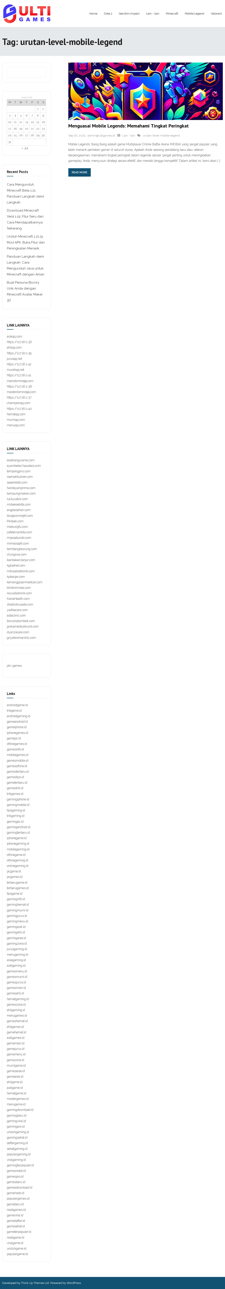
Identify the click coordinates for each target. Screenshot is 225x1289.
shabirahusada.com (20, 604)
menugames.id (17, 1015)
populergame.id (17, 1254)
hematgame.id (16, 1093)
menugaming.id (17, 954)
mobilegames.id (17, 755)
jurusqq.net (14, 358)
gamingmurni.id (17, 910)
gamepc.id (14, 738)
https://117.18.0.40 (19, 408)
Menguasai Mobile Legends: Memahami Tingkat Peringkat (128, 126)
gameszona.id (16, 1004)
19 (20, 128)
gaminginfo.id (16, 899)
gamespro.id (15, 1176)
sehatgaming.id (17, 1148)
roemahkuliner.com (20, 476)
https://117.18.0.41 (19, 375)
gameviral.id (15, 1215)
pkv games (14, 665)
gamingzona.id (17, 943)
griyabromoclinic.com (21, 637)
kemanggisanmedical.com (24, 582)
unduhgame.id (16, 1248)
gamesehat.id (16, 1226)
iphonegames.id (17, 733)
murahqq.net (15, 369)
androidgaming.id (18, 716)
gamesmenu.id (17, 971)
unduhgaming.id (18, 1132)
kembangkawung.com (22, 549)
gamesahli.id (15, 993)
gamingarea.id (16, 938)
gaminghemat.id (18, 904)
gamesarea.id (16, 1071)
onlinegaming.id (17, 866)
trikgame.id (14, 710)
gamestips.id (15, 777)
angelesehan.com (19, 510)
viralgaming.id (16, 1160)
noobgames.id (16, 1209)
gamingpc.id (15, 821)
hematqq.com (16, 414)
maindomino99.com (20, 381)
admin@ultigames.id (101, 135)
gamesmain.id (16, 988)
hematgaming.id (18, 999)
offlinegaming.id (17, 860)
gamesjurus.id (16, 982)
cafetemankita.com (19, 532)
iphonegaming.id (18, 843)
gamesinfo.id (15, 749)
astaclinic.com (16, 615)
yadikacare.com (17, 610)
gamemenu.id (16, 1054)
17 (9, 128)
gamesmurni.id (17, 977)
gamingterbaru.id (18, 832)
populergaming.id (19, 1154)
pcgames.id (14, 877)
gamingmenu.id (17, 921)
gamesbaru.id (16, 1182)
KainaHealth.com (18, 598)
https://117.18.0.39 (19, 353)
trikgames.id (15, 794)
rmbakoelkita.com (19, 504)
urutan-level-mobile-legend (161, 135)
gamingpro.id (16, 1126)
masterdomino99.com (21, 392)
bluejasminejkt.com (20, 515)
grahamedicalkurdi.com (23, 626)
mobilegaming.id (18, 849)
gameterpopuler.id (19, 1232)
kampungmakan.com (21, 493)
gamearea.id (15, 1076)
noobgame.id (15, 1237)
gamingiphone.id (18, 799)
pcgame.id (14, 871)
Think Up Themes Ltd (35, 1283)
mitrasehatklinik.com (21, 571)
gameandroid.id (17, 721)
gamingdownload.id (20, 1110)
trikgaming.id (15, 816)
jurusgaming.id (17, 949)
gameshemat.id (17, 1021)
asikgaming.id (16, 965)
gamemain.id (15, 1043)
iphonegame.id (17, 838)
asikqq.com (14, 336)
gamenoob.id (15, 1193)
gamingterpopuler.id (20, 1165)
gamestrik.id (15, 788)
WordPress (74, 1283)
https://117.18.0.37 (19, 397)
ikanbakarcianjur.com (21, 560)
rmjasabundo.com (19, 537)
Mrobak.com (15, 521)
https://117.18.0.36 (19, 342)
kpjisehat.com (16, 565)
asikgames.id (15, 1038)
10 (9, 122)
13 (26, 122)
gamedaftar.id (16, 1221)
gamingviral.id (16, 1121)
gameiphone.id (17, 727)
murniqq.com (16, 419)
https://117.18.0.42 (19, 364)
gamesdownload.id (19, 1187)
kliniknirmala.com (19, 587)
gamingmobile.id (18, 805)
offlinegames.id (17, 744)
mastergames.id (18, 1099)
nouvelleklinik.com (19, 593)
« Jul (24, 148)
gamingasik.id (16, 927)
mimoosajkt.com (18, 543)
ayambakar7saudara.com (24, 465)
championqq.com (18, 403)
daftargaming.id (17, 1143)
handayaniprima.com (21, 488)
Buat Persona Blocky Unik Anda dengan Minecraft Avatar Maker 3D (25, 291)
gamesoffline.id (17, 766)
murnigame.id (16, 1065)
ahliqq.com (14, 347)
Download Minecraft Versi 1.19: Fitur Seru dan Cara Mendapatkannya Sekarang (25, 219)
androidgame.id (17, 705)
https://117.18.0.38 (19, 386)
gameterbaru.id (17, 782)
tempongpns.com (19, 471)
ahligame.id (14, 1082)
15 (37, 122)
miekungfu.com (17, 526)
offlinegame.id (16, 855)
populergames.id (18, 1198)
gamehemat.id (16, 1032)
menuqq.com (16, 425)
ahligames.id (15, 1027)
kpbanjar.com (16, 576)
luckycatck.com (17, 499)
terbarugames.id (18, 888)
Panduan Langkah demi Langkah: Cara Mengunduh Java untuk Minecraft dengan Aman (25, 265)
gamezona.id (15, 1060)
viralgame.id (15, 1243)
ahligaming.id (16, 1010)
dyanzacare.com (18, 632)
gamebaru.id (15, 1204)
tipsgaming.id (16, 810)
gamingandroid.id (18, 827)
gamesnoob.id (16, 1171)
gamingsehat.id (17, 1137)
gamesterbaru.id (18, 771)
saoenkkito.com (17, 482)
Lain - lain (128, 135)
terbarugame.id (17, 882)
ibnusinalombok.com (21, 621)
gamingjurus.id (17, 916)
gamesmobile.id (17, 760)
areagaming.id (16, 960)
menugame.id (16, 1104)
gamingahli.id (16, 932)
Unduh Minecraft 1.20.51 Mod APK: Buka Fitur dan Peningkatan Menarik (26, 242)
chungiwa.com (17, 554)
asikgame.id (15, 1088)
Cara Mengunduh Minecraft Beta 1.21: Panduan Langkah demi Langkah (25, 193)
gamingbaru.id (16, 1115)
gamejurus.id (15, 1049)
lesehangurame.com (20, 460)
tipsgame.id (14, 893)
